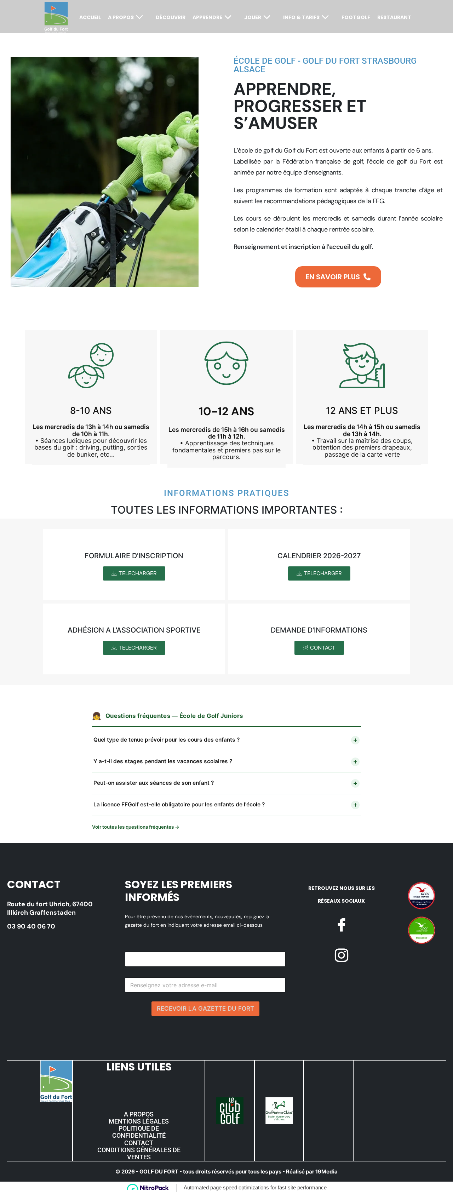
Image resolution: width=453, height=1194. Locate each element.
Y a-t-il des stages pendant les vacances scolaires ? (162, 761)
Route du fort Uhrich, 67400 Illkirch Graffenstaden (50, 908)
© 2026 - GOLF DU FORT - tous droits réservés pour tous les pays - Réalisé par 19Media (226, 1171)
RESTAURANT (394, 17)
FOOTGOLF (356, 17)
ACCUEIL (90, 17)
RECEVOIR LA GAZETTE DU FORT (205, 1008)
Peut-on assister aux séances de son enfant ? (153, 782)
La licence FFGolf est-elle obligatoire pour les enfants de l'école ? (179, 804)
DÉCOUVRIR (170, 17)
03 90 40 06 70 (31, 926)
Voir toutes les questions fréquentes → (135, 827)
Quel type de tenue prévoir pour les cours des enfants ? (166, 739)
